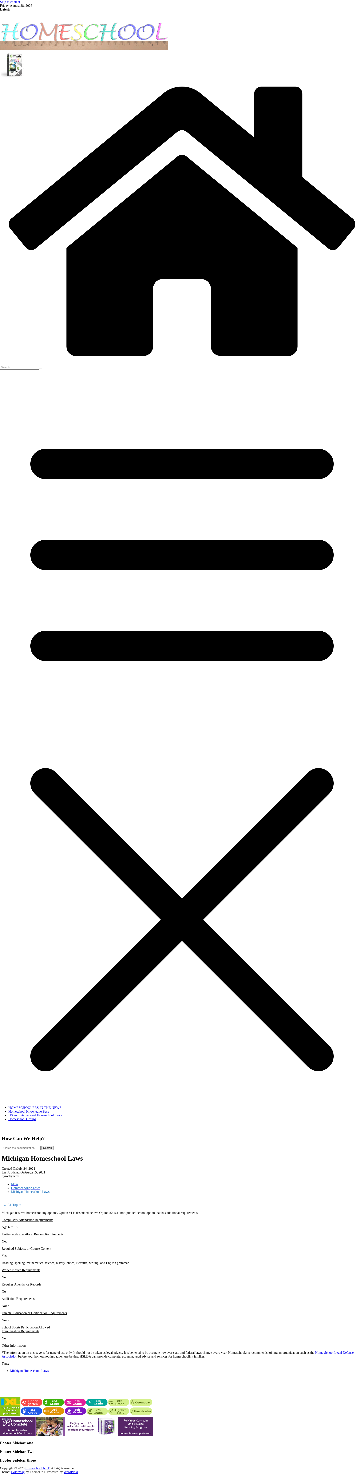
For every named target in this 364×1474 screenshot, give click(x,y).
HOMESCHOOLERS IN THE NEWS (34, 1107)
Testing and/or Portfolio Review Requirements (32, 1234)
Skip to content (10, 2)
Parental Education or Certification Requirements (34, 1313)
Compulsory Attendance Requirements (27, 1220)
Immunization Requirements (20, 1331)
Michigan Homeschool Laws (29, 1370)
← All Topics (12, 1205)
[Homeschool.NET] (182, 363)
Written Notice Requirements (21, 1270)
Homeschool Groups (22, 1119)
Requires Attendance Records (21, 1284)
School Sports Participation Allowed (26, 1327)
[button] (182, 1220)
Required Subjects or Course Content (26, 1248)
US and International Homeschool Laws (35, 1115)
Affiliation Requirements (18, 1298)
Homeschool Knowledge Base (28, 1111)
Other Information (14, 1345)
